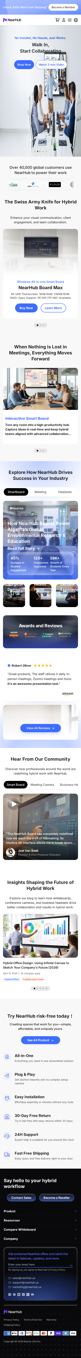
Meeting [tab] (40, 492)
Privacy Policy (11, 1319)
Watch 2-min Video (51, 64)
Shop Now (24, 64)
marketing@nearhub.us (26, 1287)
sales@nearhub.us (23, 1278)
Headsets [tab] (65, 492)
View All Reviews (38, 728)
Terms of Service (33, 1319)
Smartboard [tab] (16, 492)
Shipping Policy (12, 1325)
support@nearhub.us (25, 1282)
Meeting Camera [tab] (42, 785)
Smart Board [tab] (15, 785)
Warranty (52, 1319)
